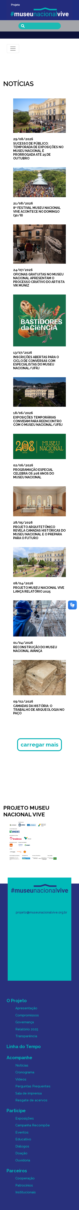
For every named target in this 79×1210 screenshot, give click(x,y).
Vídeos (20, 1079)
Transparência (26, 1036)
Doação (21, 1153)
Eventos (22, 1132)
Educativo (23, 1139)
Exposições (24, 1118)
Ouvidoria (22, 1160)
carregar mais (39, 744)
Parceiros (17, 1170)
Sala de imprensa (28, 1093)
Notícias (21, 1065)
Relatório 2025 (26, 1029)
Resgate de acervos (31, 1100)
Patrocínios (24, 1185)
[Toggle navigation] (13, 48)
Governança (24, 1022)
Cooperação (25, 1178)
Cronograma (24, 1072)
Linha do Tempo (24, 1046)
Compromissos (27, 1015)
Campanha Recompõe (32, 1125)
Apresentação (26, 1008)
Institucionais (25, 1192)
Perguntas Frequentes (32, 1086)
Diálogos (22, 1146)
